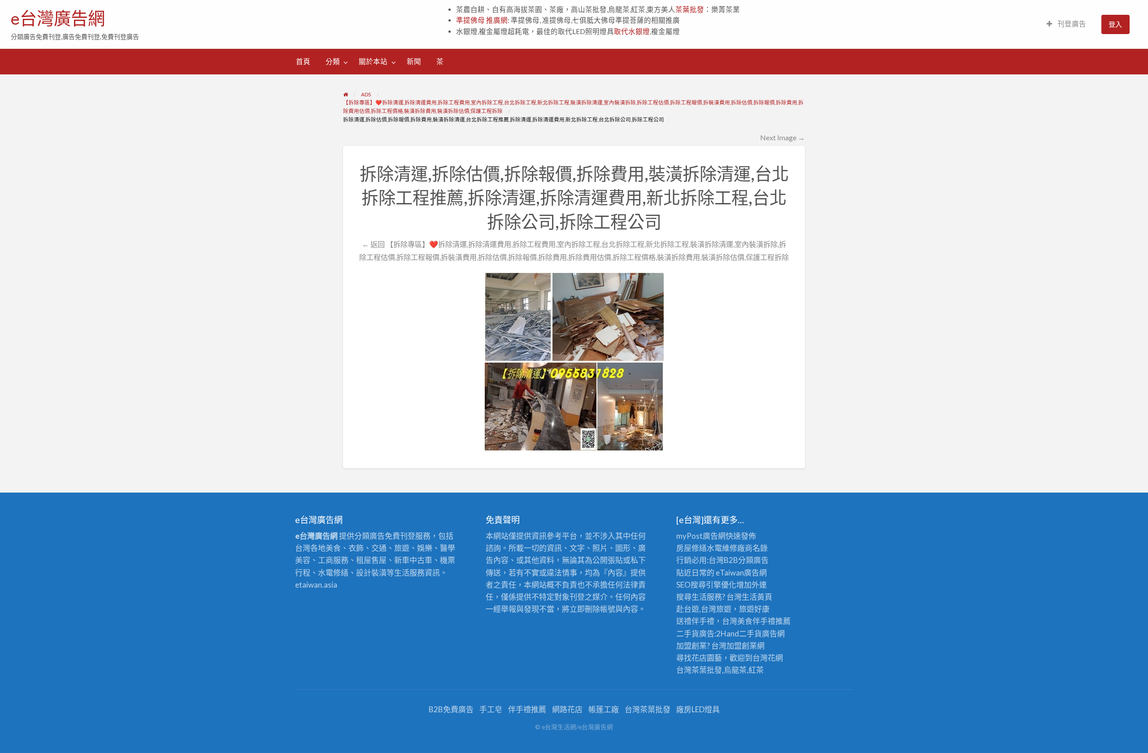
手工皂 (490, 709)
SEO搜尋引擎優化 (706, 584)
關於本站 (373, 61)
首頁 (303, 61)
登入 (1115, 24)
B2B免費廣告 (451, 709)
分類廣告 (753, 560)
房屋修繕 (691, 548)
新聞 (414, 61)
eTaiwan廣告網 (741, 572)
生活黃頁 (757, 597)
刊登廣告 (1071, 24)
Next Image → (782, 137)
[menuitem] (1066, 24)
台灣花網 (767, 657)
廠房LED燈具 (698, 709)
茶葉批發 (689, 9)
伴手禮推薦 (527, 709)
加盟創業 (741, 645)
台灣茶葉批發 (699, 670)
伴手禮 (763, 621)
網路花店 (567, 709)
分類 (333, 61)
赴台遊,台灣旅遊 (703, 609)
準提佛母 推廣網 (482, 20)
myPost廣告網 (701, 536)
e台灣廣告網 (58, 18)
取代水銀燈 (632, 31)
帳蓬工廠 (603, 709)
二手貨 (750, 633)
